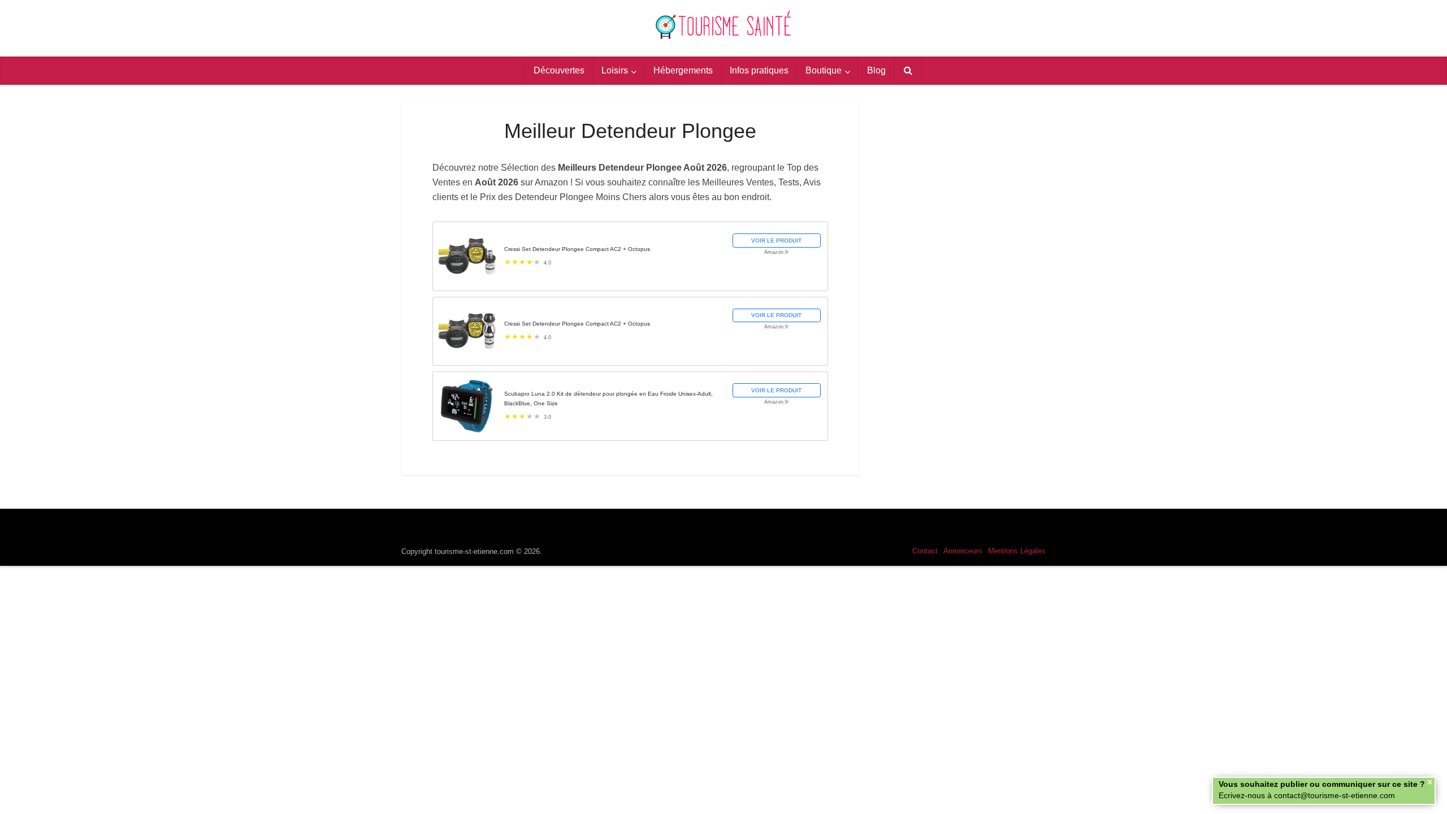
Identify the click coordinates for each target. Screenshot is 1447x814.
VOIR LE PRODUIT (776, 240)
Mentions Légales (1017, 551)
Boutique (823, 70)
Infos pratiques (759, 70)
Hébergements (683, 70)
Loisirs (614, 70)
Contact (925, 551)
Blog (876, 70)
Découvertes (559, 70)
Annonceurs (962, 551)
